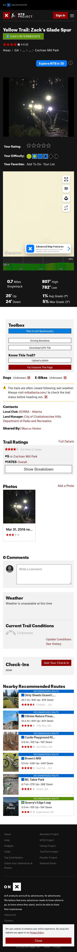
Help (6, 840)
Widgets (8, 845)
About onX (10, 914)
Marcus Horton (31, 428)
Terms (47, 946)
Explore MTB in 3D (51, 63)
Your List (49, 164)
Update (58, 639)
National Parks (48, 863)
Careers (8, 920)
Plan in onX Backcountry (40, 331)
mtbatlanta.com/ (35, 392)
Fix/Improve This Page (40, 367)
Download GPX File (40, 347)
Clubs (7, 851)
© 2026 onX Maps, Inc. (28, 946)
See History (53, 643)
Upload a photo (40, 360)
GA (16, 50)
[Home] (19, 15)
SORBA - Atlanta (30, 411)
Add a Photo (66, 485)
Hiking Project (47, 845)
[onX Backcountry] (15, 5)
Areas (6, 50)
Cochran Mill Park (47, 50)
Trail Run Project (49, 851)
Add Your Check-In (56, 663)
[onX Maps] (12, 889)
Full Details (66, 441)
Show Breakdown (39, 469)
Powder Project (48, 857)
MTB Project (47, 840)
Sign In (60, 15)
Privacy (57, 946)
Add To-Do (34, 164)
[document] (38, 935)
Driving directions (40, 340)
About (7, 834)
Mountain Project (49, 834)
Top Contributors (13, 857)
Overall (22, 462)
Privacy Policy (37, 932)
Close (38, 940)
